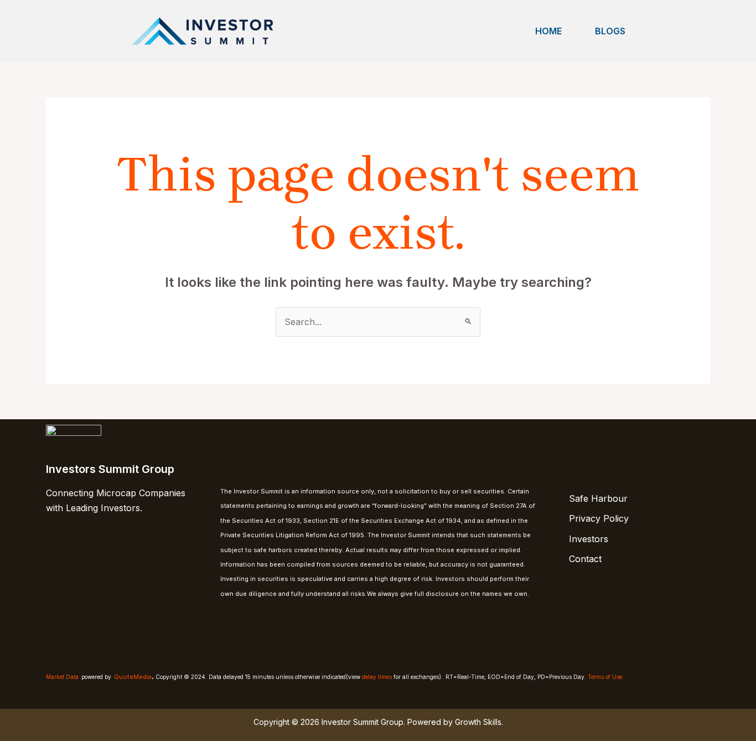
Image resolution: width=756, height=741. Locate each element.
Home (548, 31)
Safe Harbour (598, 498)
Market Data (62, 676)
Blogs (610, 31)
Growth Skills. (479, 722)
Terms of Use (605, 676)
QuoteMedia (133, 677)
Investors (588, 538)
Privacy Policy (599, 518)
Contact (585, 558)
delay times (377, 676)
